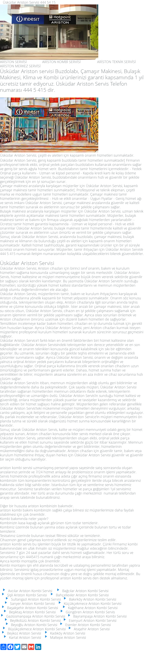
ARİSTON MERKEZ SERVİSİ (20, 66)
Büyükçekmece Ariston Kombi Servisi (36, 629)
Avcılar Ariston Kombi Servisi (31, 590)
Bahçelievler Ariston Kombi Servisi (81, 595)
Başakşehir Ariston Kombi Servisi (34, 607)
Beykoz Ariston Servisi (23, 633)
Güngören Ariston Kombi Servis (89, 612)
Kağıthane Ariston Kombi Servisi (92, 607)
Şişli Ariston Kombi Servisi (26, 595)
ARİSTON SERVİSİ (13, 61)
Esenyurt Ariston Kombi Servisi (91, 620)
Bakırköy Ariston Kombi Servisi (91, 599)
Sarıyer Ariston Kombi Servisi (31, 603)
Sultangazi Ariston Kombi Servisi (35, 599)
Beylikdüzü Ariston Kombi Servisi (34, 620)
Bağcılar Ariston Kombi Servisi (84, 590)
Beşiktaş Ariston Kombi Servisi (31, 612)
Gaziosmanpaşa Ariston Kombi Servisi (34, 616)
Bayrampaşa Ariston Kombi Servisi (99, 616)
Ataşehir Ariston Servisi (91, 629)
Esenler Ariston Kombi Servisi (87, 624)
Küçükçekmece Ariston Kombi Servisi (91, 603)
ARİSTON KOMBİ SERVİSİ (61, 61)
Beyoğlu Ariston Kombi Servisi (33, 624)
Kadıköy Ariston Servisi (66, 633)
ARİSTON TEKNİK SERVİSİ (116, 61)
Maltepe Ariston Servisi (67, 637)
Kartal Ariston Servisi (24, 637)
